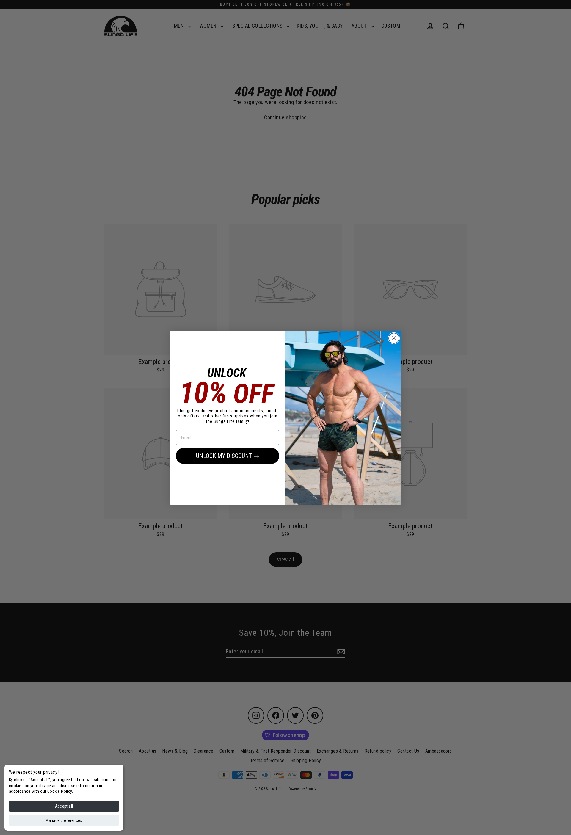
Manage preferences (64, 820)
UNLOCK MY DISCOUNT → (227, 455)
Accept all (64, 806)
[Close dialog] (394, 338)
